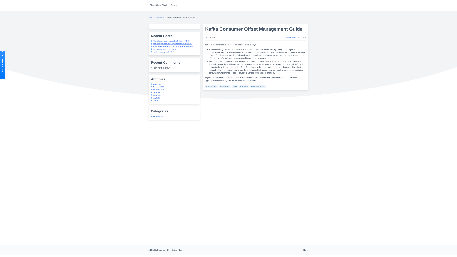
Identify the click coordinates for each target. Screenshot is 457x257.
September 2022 (158, 92)
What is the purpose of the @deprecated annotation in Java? (172, 44)
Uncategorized (159, 17)
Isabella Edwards (290, 37)
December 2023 (158, 87)
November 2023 (158, 90)
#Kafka (235, 86)
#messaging (244, 86)
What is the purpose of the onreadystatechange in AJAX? (171, 41)
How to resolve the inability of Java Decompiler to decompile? (173, 46)
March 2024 (157, 84)
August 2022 (157, 95)
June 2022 (156, 100)
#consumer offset (211, 86)
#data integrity (225, 86)
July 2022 (156, 98)
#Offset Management (258, 86)
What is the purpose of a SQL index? (164, 49)
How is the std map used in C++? (163, 52)
